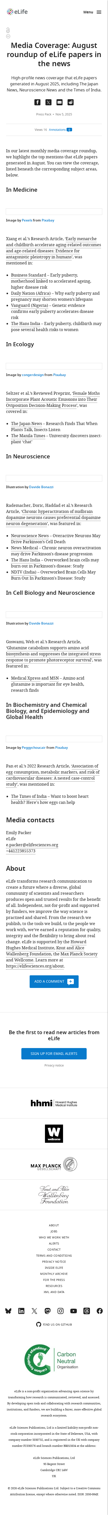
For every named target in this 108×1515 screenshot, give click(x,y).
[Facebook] (99, 1313)
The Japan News (26, 424)
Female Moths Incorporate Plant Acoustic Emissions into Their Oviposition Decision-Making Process (53, 399)
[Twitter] (34, 1313)
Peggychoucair (34, 748)
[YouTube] (73, 1313)
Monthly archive (54, 1274)
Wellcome (23, 960)
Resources (54, 1286)
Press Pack (43, 114)
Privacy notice (54, 1065)
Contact (54, 1250)
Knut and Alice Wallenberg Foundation (45, 951)
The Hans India (25, 324)
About (54, 1225)
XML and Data (54, 1292)
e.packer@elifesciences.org (32, 845)
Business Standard (28, 275)
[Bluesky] (8, 1313)
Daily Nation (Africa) (31, 293)
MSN (54, 678)
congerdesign (33, 375)
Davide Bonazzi (41, 487)
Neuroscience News (30, 536)
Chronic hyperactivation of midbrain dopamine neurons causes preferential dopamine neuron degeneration (53, 518)
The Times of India (29, 796)
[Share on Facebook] (37, 102)
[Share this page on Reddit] (71, 102)
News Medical (24, 548)
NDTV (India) (23, 572)
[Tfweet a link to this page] (48, 102)
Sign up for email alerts (54, 1053)
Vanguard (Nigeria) (29, 306)
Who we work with (54, 1237)
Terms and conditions (54, 1256)
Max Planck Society (79, 954)
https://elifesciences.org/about (35, 966)
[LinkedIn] (21, 1313)
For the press (54, 1280)
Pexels (27, 220)
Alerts (54, 1243)
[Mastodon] (47, 1313)
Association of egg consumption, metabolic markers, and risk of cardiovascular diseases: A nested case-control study (52, 775)
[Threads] (86, 1313)
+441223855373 (20, 851)
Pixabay (48, 220)
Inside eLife (54, 1268)
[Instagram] (60, 1313)
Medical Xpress (25, 678)
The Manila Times (28, 436)
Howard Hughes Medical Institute (46, 945)
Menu (88, 12)
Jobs (54, 1231)
